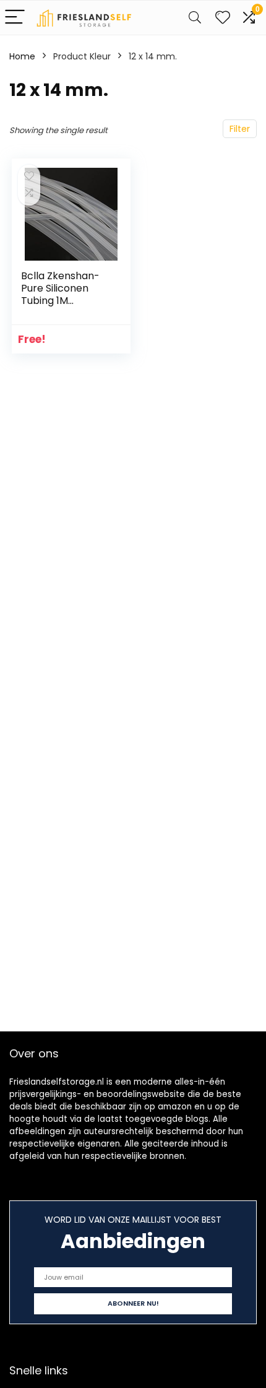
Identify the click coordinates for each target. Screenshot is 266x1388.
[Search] (195, 17)
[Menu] (15, 17)
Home (22, 56)
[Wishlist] (222, 17)
